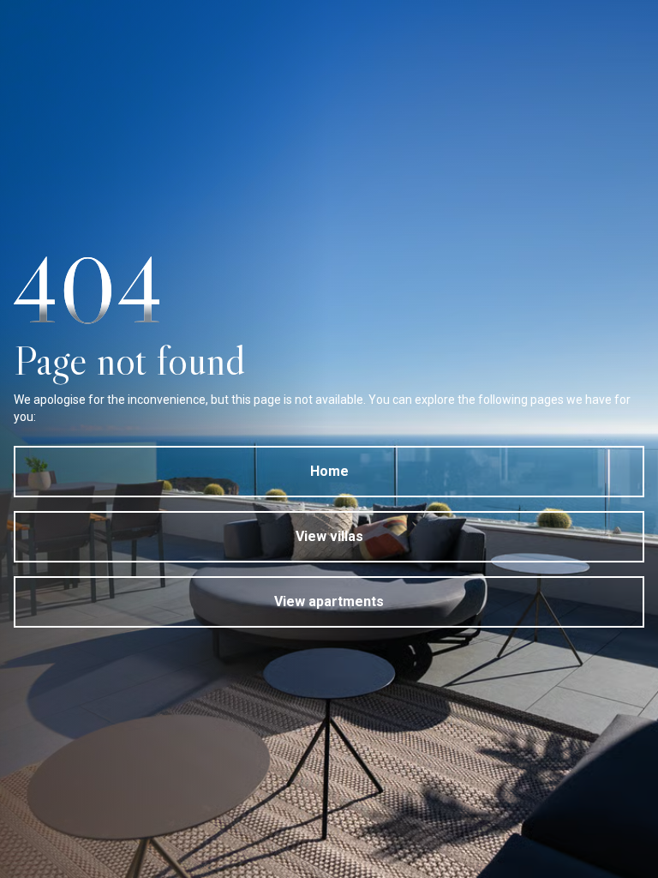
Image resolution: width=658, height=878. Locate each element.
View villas (329, 536)
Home (329, 471)
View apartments (329, 601)
